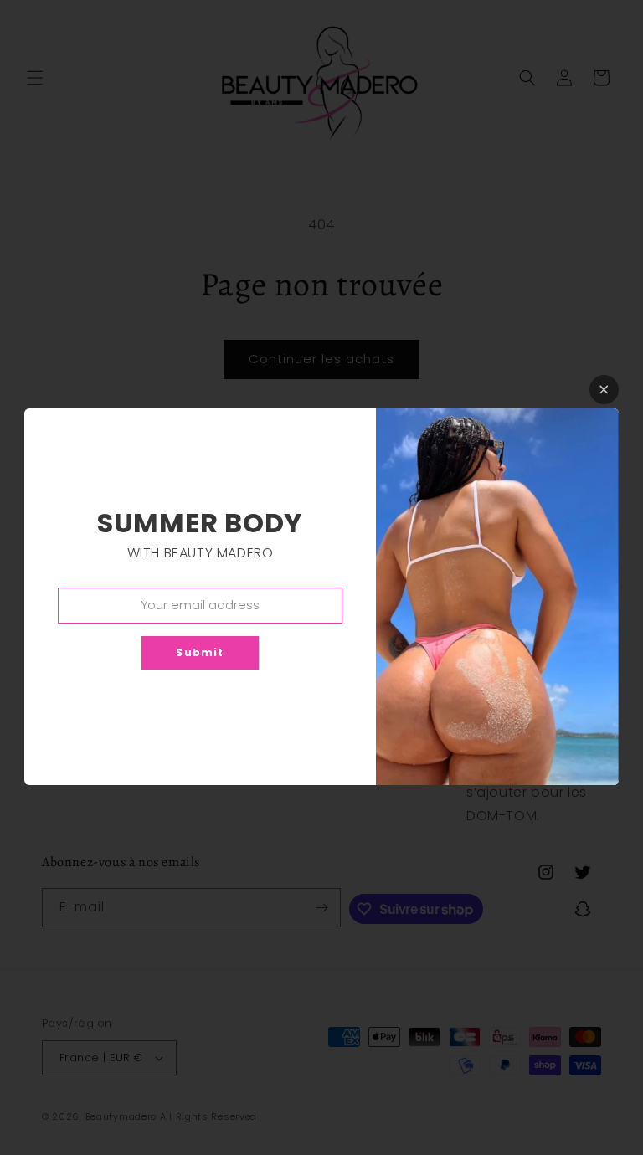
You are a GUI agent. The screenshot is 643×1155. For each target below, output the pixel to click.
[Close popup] (604, 389)
